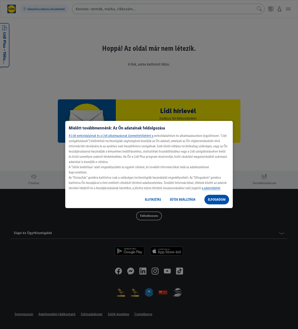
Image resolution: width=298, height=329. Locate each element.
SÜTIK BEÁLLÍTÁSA (182, 199)
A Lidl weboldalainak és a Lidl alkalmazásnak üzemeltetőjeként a (111, 136)
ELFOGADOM (217, 199)
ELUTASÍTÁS (153, 199)
